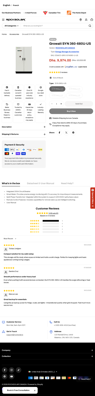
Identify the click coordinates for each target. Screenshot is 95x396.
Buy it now (71, 111)
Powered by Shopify (35, 384)
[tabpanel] (47, 197)
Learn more (82, 67)
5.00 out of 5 (53, 213)
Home (4, 34)
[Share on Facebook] (59, 132)
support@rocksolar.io (14, 335)
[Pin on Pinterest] (73, 132)
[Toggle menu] (3, 19)
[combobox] (47, 26)
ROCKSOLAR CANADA (65, 48)
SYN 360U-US (58, 90)
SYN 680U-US (75, 96)
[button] (54, 72)
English (6, 5)
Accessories (14, 34)
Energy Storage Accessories (67, 52)
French (16, 5)
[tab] (11, 184)
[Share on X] (66, 132)
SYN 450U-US (75, 90)
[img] (9, 245)
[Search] (90, 25)
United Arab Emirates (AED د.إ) (43, 372)
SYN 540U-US (58, 96)
